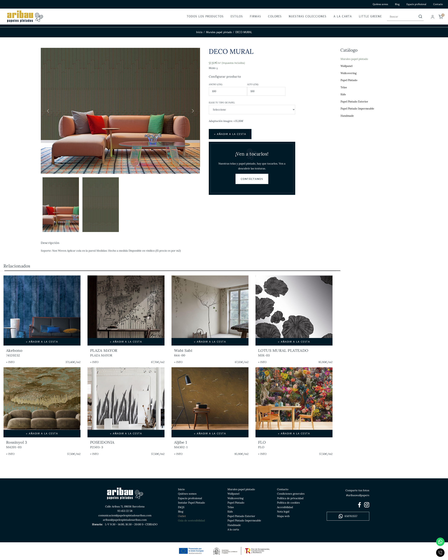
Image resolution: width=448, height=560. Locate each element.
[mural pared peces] (210, 402)
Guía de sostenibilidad (191, 520)
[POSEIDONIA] (126, 402)
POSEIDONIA (102, 444)
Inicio (199, 32)
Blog (397, 4)
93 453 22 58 (124, 511)
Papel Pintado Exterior (354, 101)
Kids (343, 94)
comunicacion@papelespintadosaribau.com (124, 515)
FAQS (181, 507)
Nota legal (283, 511)
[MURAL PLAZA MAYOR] (126, 310)
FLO (262, 444)
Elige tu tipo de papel (222, 103)
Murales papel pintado (219, 32)
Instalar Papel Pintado (191, 502)
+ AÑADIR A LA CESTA (230, 134)
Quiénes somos (380, 4)
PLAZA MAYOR (103, 352)
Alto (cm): (253, 84)
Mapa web (283, 516)
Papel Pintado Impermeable (357, 108)
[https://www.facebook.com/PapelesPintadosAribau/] (359, 504)
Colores (275, 16)
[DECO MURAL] (120, 111)
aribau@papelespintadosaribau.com (125, 519)
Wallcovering (348, 73)
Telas (344, 87)
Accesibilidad (285, 507)
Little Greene (370, 16)
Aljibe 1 (181, 444)
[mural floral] (293, 310)
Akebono (14, 352)
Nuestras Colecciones (308, 16)
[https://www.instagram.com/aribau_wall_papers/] (366, 504)
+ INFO (10, 362)
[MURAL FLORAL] (293, 402)
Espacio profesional (416, 4)
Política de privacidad (290, 498)
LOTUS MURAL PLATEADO (283, 352)
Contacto (438, 4)
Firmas (255, 16)
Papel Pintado (349, 80)
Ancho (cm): (216, 84)
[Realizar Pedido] (441, 17)
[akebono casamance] (42, 310)
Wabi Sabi (183, 352)
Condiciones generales (290, 493)
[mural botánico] (210, 310)
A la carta (343, 16)
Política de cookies (288, 502)
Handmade (347, 115)
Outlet (182, 516)
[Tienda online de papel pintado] (25, 16)
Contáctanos (252, 178)
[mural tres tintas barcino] (42, 402)
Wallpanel (346, 66)
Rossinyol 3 (16, 444)
